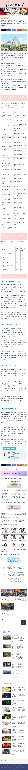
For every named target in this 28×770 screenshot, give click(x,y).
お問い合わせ (19, 765)
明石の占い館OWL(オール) (11, 281)
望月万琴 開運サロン (9, 409)
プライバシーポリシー (10, 765)
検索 (3, 619)
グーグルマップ (9, 107)
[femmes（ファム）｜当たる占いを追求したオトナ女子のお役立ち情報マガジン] (14, 6)
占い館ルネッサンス (9, 366)
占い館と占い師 (4, 18)
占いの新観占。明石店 (10, 324)
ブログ (16, 400)
